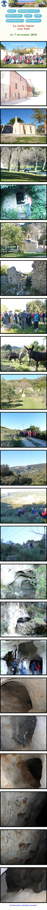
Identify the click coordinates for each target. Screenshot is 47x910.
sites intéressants (15, 20)
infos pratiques (33, 20)
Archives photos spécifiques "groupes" (23, 905)
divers (37, 16)
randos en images (14, 16)
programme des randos (29, 11)
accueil (11, 11)
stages (28, 16)
